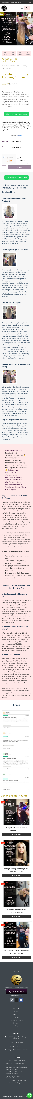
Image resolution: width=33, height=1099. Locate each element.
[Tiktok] (12, 1000)
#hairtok (18, 480)
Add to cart (19, 167)
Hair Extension (10, 66)
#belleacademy (13, 470)
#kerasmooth (10, 480)
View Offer (28, 2)
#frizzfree (8, 482)
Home (3, 66)
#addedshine (17, 482)
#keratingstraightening (13, 477)
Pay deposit (9, 157)
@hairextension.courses (14, 450)
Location (5, 141)
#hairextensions (11, 475)
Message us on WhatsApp (17, 114)
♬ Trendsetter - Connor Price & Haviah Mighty (15, 487)
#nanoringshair (10, 472)
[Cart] (27, 8)
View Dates (17, 834)
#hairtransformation (12, 484)
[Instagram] (16, 1000)
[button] (21, 8)
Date (3, 147)
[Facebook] (21, 1000)
